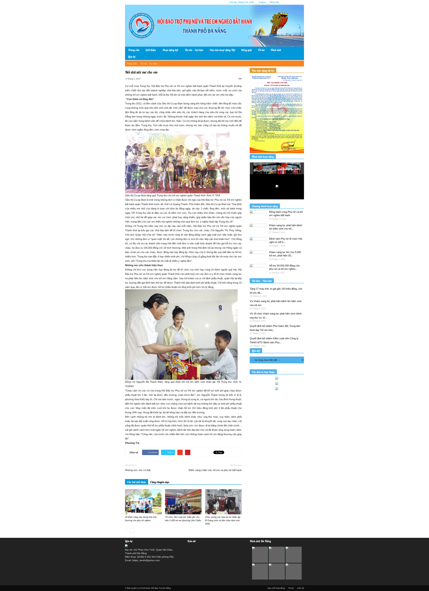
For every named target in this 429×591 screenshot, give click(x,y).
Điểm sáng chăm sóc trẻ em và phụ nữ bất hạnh (215, 470)
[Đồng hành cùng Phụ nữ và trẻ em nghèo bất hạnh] (258, 216)
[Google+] (291, 2)
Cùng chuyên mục (159, 482)
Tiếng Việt (274, 2)
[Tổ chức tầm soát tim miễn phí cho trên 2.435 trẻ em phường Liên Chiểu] (183, 501)
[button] (299, 53)
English (262, 2)
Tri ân (261, 50)
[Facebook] (286, 2)
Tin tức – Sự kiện (194, 50)
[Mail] (296, 2)
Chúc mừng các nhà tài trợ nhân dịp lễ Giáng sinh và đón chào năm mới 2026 (222, 520)
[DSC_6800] (265, 168)
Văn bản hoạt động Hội (222, 50)
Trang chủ (133, 50)
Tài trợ (291, 588)
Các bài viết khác (136, 482)
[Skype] (301, 2)
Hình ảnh (276, 50)
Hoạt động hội (170, 50)
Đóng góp (246, 50)
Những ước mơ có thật (137, 470)
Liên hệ (132, 56)
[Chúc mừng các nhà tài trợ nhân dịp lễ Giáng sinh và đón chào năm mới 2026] (223, 501)
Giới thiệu (150, 50)
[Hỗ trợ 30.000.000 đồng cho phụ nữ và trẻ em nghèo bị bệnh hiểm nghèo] (258, 270)
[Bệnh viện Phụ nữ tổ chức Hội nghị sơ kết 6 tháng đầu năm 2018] (258, 243)
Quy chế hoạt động (276, 588)
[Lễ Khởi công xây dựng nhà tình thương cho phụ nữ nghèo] (143, 501)
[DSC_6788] (289, 168)
